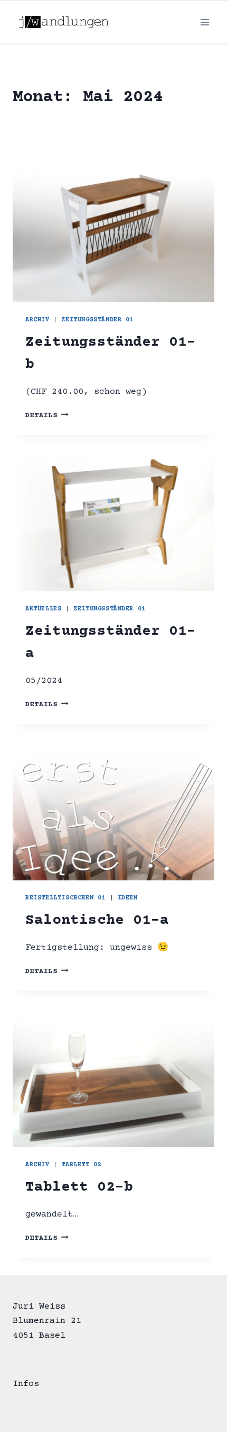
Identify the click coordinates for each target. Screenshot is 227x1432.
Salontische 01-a (97, 920)
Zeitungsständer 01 (97, 320)
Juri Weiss (39, 1307)
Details (46, 415)
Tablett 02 (81, 1164)
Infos (26, 1384)
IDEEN (128, 898)
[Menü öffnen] (204, 22)
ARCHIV (37, 320)
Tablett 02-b (79, 1187)
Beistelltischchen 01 (65, 898)
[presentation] (113, 234)
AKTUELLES (43, 609)
